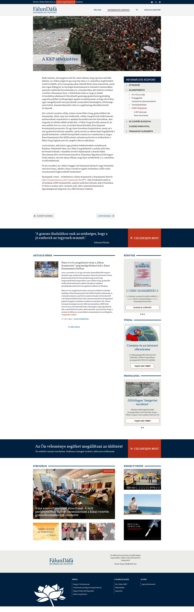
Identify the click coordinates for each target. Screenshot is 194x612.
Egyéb (144, 579)
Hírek (75, 579)
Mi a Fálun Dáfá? (121, 584)
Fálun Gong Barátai (80, 594)
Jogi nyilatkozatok (148, 584)
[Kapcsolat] (152, 2)
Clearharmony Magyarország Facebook (87, 588)
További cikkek (74, 327)
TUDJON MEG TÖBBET (68, 315)
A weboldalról (121, 579)
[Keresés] (156, 2)
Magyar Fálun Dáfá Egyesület (83, 591)
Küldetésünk (120, 588)
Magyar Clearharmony (81, 584)
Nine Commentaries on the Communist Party (63, 180)
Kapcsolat (118, 591)
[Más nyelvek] (160, 2)
